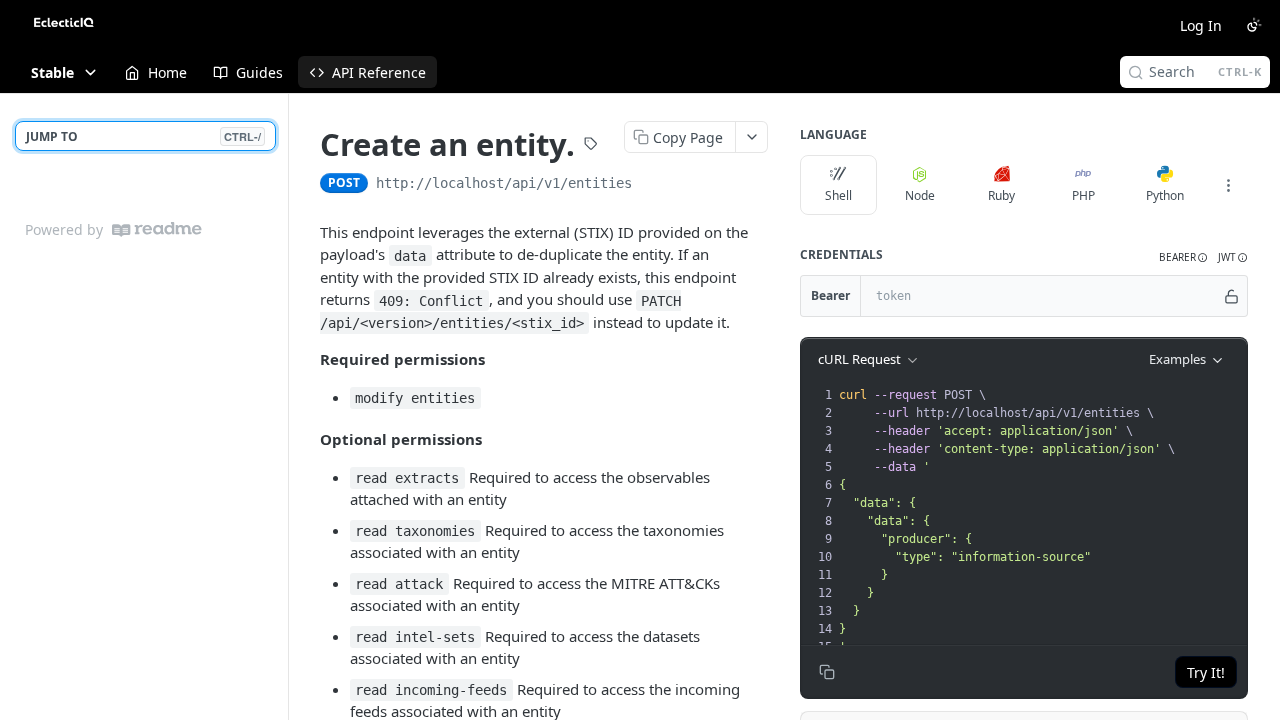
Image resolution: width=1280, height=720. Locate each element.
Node (920, 195)
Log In (1201, 25)
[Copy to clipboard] (652, 185)
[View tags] (591, 146)
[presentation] (1041, 521)
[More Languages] (1228, 185)
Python (1165, 195)
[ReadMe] (157, 229)
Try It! (1206, 672)
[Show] (1231, 296)
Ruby (1001, 195)
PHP (1083, 195)
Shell (838, 195)
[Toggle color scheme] (1254, 25)
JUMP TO (143, 136)
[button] (1183, 257)
